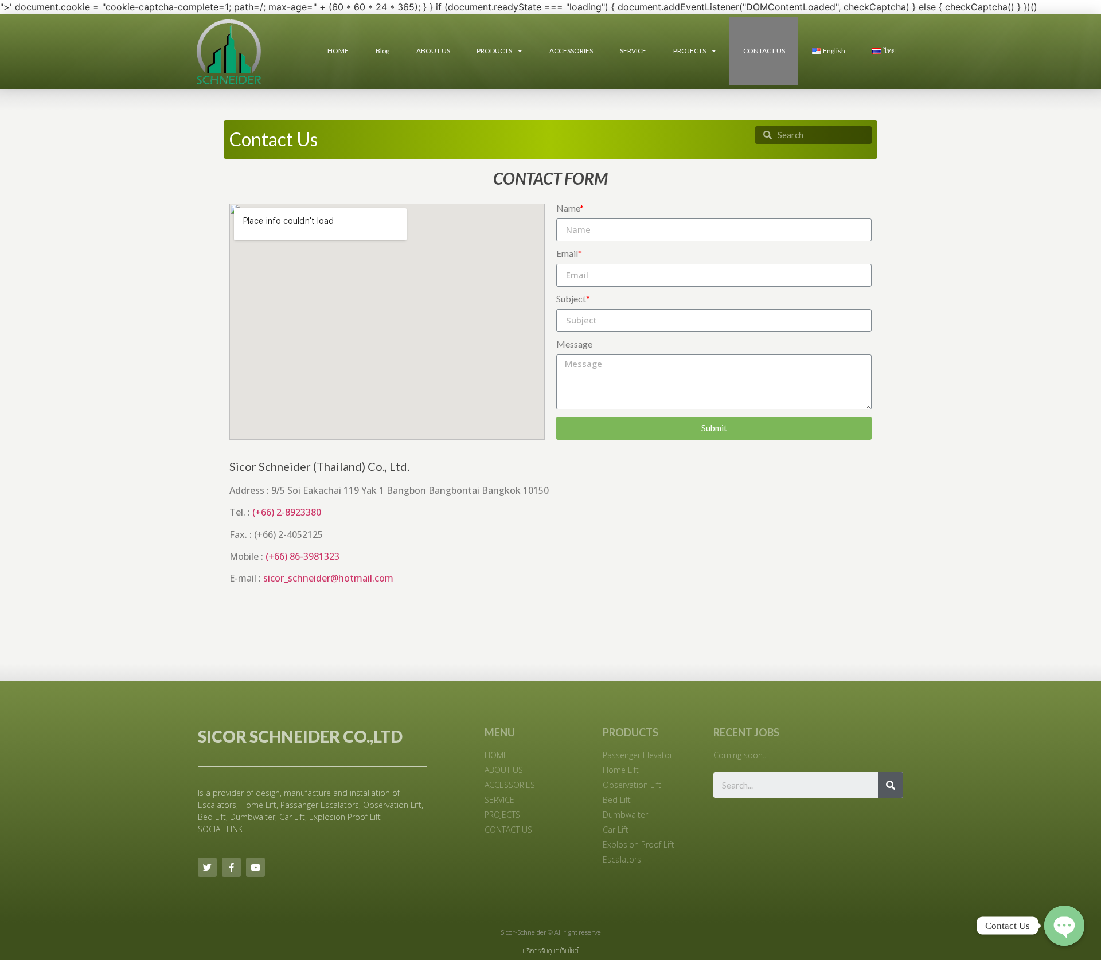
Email (569, 254)
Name (570, 208)
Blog (382, 50)
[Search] (890, 785)
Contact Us (273, 139)
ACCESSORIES (571, 50)
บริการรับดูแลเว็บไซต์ (550, 951)
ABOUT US (433, 50)
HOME (338, 50)
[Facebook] (231, 867)
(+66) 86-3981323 (302, 556)
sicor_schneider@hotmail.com (328, 578)
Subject (573, 299)
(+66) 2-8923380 (286, 512)
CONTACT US (764, 50)
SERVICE (633, 50)
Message (574, 344)
